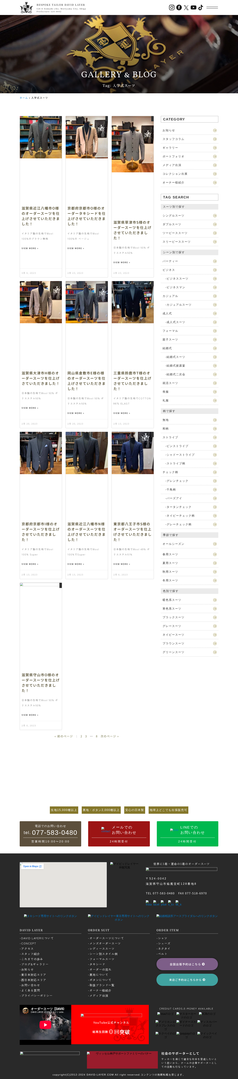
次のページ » (110, 736)
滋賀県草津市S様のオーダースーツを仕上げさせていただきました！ (132, 230)
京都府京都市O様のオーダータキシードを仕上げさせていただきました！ (86, 216)
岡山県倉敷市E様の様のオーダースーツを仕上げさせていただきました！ (86, 380)
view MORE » (30, 248)
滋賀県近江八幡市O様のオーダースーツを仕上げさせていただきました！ (41, 216)
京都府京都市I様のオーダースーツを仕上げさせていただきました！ (41, 531)
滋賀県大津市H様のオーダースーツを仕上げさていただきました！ (41, 378)
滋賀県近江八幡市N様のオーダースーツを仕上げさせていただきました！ (86, 531)
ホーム (24, 97)
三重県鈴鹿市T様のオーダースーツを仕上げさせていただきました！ (132, 380)
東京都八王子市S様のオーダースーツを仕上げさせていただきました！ (132, 531)
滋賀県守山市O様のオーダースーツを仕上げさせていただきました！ (41, 682)
